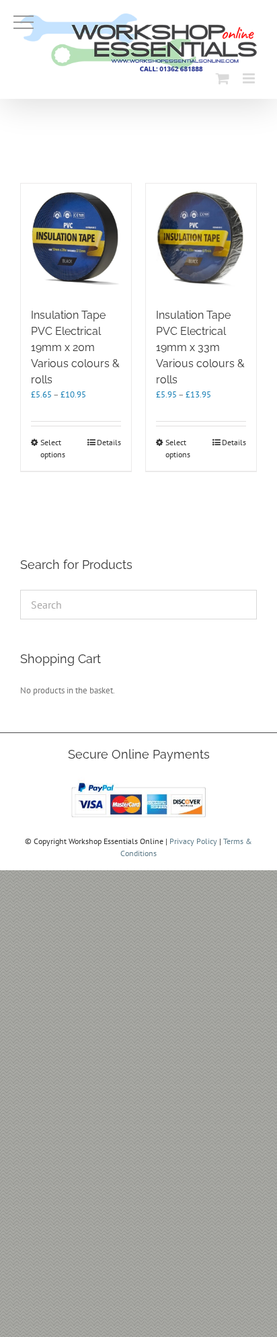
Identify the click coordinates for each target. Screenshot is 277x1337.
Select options (52, 448)
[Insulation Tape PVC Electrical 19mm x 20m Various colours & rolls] (76, 239)
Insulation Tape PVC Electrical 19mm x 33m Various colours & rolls (200, 347)
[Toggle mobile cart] (222, 78)
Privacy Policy (193, 841)
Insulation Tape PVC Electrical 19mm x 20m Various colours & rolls (75, 347)
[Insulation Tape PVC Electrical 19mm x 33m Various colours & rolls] (201, 239)
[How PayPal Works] (138, 782)
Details (109, 442)
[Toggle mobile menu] (250, 78)
